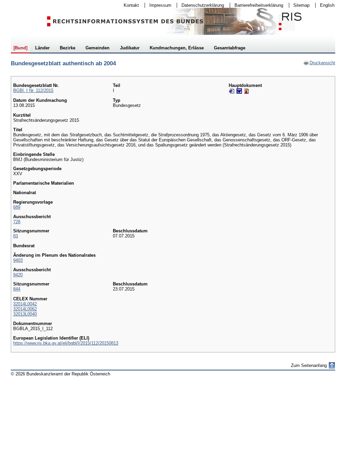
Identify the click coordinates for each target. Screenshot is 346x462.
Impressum (158, 5)
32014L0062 (25, 308)
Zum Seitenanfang (309, 365)
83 (15, 235)
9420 (18, 274)
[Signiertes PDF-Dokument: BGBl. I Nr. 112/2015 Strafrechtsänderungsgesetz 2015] (247, 91)
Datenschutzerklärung (200, 5)
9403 (18, 260)
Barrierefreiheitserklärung (256, 5)
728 (16, 221)
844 (16, 289)
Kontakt (129, 5)
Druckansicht (319, 62)
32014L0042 (25, 303)
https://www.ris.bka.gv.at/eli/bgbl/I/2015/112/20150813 (65, 343)
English (327, 5)
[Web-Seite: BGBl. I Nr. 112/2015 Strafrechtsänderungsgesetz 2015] (232, 91)
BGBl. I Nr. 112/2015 (33, 90)
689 (16, 207)
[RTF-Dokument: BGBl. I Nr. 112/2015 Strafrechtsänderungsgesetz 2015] (239, 91)
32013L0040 (25, 314)
